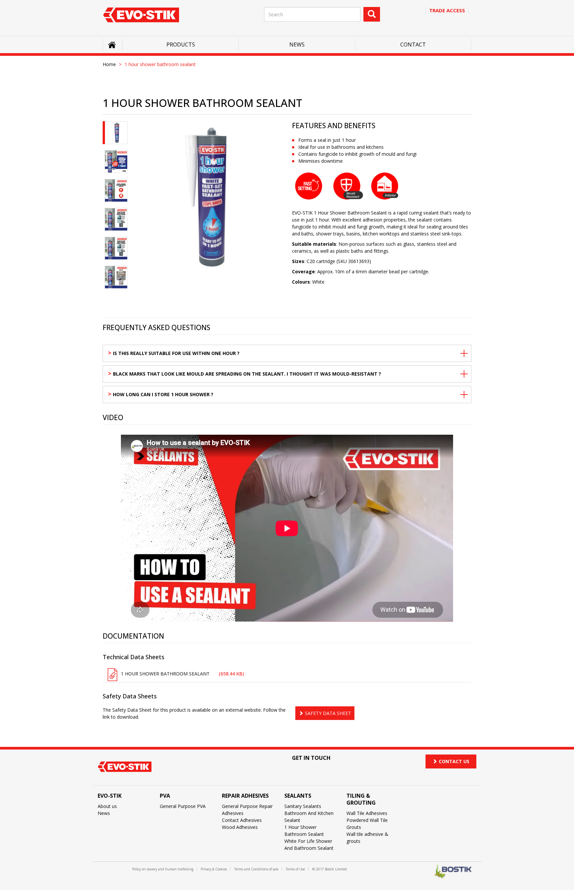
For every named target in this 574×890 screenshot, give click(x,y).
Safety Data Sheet (328, 713)
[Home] (141, 15)
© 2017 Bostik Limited (329, 869)
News (297, 44)
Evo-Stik (110, 795)
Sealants (297, 795)
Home (109, 64)
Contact (413, 44)
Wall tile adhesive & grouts (367, 837)
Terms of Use (295, 869)
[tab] (116, 132)
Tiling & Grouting (361, 799)
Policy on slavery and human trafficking (162, 869)
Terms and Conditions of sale (256, 869)
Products (180, 44)
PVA (165, 795)
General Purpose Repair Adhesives (247, 809)
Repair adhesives (245, 795)
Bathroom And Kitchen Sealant (309, 816)
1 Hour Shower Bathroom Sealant (304, 830)
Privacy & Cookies (214, 869)
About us (107, 806)
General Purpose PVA (183, 806)
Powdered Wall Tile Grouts (367, 823)
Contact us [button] (454, 761)
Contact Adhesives (242, 820)
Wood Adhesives (240, 827)
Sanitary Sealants (302, 806)
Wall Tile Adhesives (366, 813)
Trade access (447, 10)
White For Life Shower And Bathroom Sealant (309, 844)
